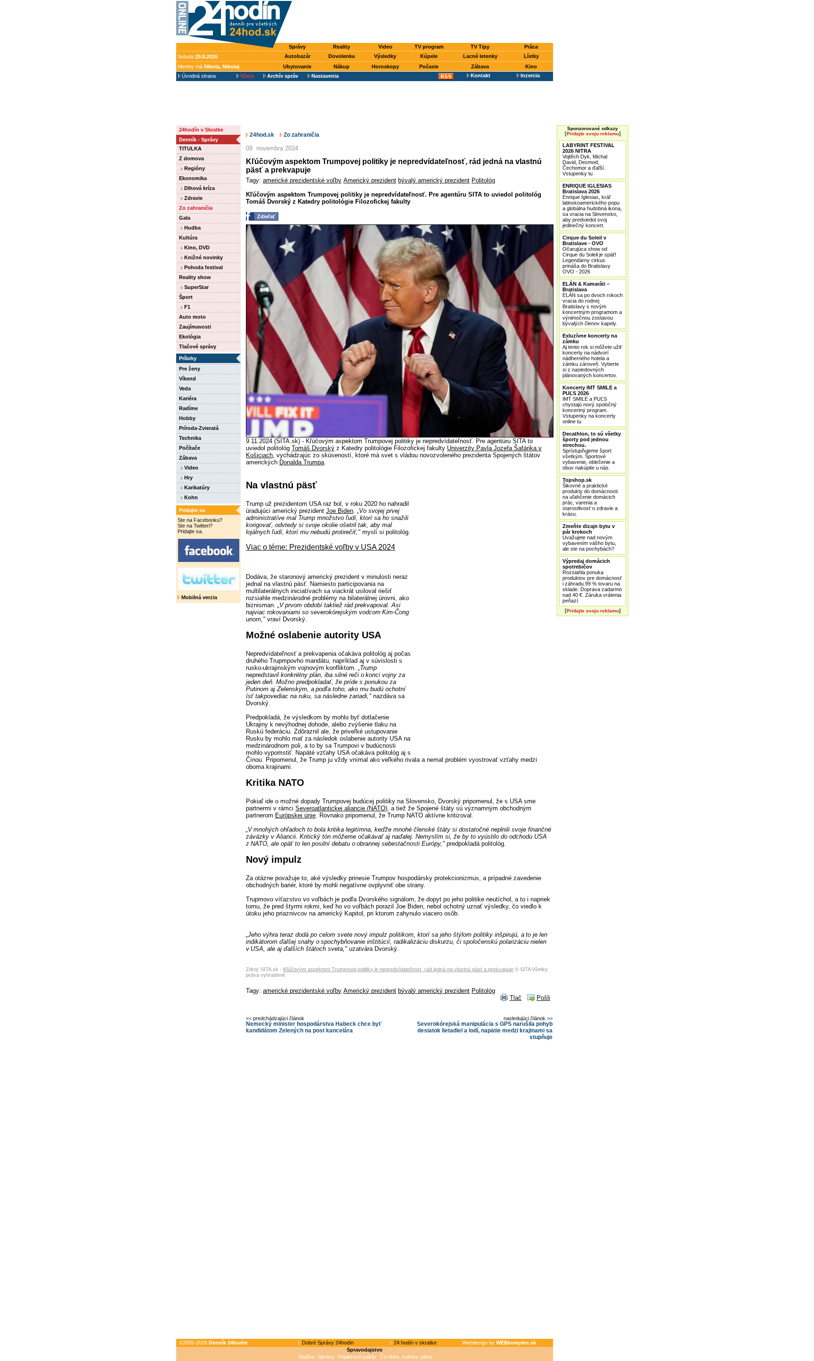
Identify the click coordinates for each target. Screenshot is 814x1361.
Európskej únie (295, 815)
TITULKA (190, 148)
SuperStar (196, 287)
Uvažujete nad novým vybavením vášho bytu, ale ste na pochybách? (589, 537)
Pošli (543, 997)
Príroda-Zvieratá (199, 428)
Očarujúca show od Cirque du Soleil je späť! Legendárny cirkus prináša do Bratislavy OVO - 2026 (589, 254)
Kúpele (429, 56)
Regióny (194, 168)
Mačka (306, 1357)
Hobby (187, 418)
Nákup (342, 66)
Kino (531, 66)
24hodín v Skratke (201, 129)
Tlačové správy (197, 346)
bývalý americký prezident (434, 180)
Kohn (190, 497)
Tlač (515, 997)
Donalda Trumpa (301, 462)
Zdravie (193, 198)
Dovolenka (341, 56)
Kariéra (187, 398)
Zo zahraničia (195, 208)
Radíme (188, 408)
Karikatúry (196, 487)
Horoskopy (385, 66)
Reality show (195, 277)
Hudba (192, 228)
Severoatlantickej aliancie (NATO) (341, 808)
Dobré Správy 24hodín (327, 1342)
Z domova (191, 158)
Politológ (483, 180)
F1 (186, 307)
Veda (185, 388)
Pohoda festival (203, 267)
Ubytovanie (297, 66)
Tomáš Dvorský (313, 448)
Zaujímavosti (195, 327)
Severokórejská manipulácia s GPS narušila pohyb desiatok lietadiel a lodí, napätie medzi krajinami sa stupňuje (485, 1030)
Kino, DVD (196, 247)
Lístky (531, 56)
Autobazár (297, 56)
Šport (186, 297)
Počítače (189, 448)
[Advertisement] (425, 22)
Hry (188, 477)
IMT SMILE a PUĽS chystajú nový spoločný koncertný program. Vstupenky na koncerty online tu (589, 404)
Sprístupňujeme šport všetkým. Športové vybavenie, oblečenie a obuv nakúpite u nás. (591, 450)
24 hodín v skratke (414, 1342)
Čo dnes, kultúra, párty (406, 1357)
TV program (429, 46)
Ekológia (190, 336)
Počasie (429, 66)
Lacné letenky (480, 56)
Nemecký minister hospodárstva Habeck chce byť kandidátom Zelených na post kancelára (314, 1027)
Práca (531, 46)
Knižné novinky (203, 257)
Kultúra (188, 237)
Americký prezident (369, 180)
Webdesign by (499, 1342)
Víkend (187, 378)
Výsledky (385, 56)
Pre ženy (189, 368)
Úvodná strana (198, 76)
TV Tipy (480, 46)
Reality (341, 46)
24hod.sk (261, 135)
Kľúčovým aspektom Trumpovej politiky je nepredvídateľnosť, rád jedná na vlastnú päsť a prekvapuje (398, 969)
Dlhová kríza (199, 188)
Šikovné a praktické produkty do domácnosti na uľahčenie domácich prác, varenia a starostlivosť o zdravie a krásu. (590, 497)
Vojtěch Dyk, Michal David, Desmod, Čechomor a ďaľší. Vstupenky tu (588, 159)
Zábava (480, 66)
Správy (297, 46)
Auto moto (192, 317)
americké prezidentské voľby (302, 180)
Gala (184, 218)
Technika (190, 438)
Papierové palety (357, 1357)
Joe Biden (339, 510)
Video (385, 46)
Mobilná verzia (198, 597)
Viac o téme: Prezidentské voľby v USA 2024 (320, 547)
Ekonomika (193, 178)
